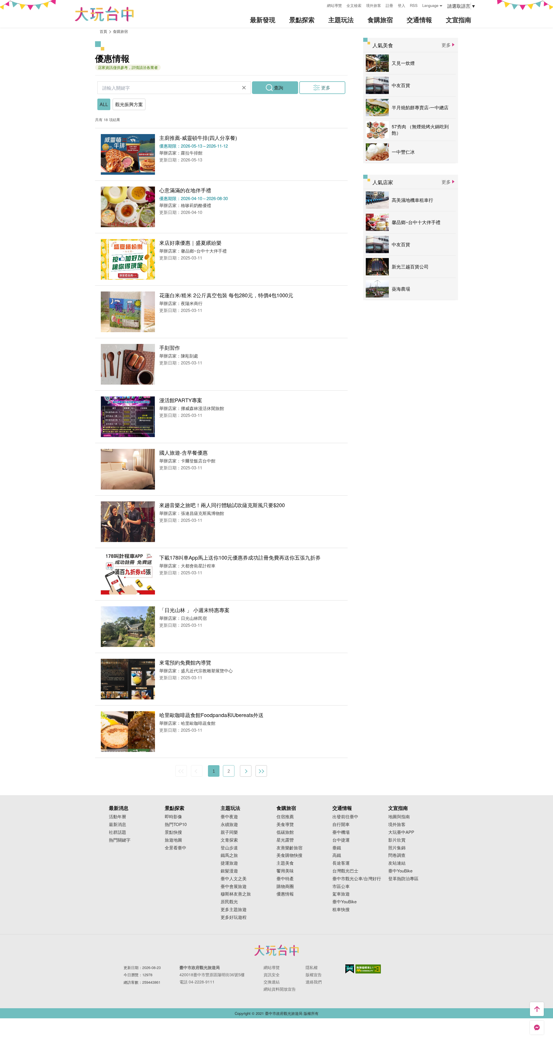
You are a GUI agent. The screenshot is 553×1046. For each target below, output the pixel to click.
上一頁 (196, 771)
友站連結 (397, 863)
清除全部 (244, 87)
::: (320, 4)
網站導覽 (334, 5)
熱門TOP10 (176, 824)
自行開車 (341, 824)
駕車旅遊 (341, 893)
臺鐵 (336, 847)
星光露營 (285, 840)
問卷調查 (397, 855)
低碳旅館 (285, 832)
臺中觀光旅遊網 (104, 14)
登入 (401, 5)
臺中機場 (341, 832)
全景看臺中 (175, 847)
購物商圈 (285, 886)
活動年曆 (117, 816)
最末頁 (261, 771)
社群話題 (117, 832)
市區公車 (341, 886)
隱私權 (312, 967)
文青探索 (229, 840)
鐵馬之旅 (229, 855)
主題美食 (285, 863)
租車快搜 (341, 909)
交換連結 (272, 982)
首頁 (103, 31)
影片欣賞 (397, 840)
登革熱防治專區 (403, 878)
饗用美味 (285, 870)
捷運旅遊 (229, 863)
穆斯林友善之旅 (236, 893)
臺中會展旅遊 (234, 886)
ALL (104, 104)
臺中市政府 (276, 950)
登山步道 (229, 847)
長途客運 (341, 863)
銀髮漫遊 (229, 870)
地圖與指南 (399, 816)
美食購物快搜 (289, 855)
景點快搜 (173, 832)
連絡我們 (314, 982)
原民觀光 (229, 901)
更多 (325, 87)
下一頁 (245, 771)
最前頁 (181, 771)
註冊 (389, 5)
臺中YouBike (344, 901)
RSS (414, 5)
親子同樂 (229, 832)
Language (430, 5)
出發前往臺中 (345, 816)
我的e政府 (349, 968)
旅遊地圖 (173, 840)
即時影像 (173, 816)
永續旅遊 (229, 824)
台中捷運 (341, 840)
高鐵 (336, 855)
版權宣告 (314, 974)
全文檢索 (353, 5)
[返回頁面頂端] (537, 1009)
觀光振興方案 (129, 104)
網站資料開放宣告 (280, 989)
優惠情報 (285, 893)
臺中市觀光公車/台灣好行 (356, 878)
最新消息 (117, 824)
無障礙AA (368, 969)
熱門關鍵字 (119, 840)
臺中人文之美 (234, 878)
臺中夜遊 (229, 816)
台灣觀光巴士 (345, 870)
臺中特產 (285, 878)
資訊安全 (272, 974)
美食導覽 (285, 824)
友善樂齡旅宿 (289, 847)
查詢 (278, 87)
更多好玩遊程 (234, 917)
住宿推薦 (285, 816)
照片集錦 (397, 847)
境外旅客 (373, 5)
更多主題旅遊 (234, 909)
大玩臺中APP (401, 832)
